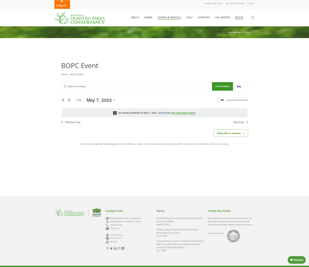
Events (64, 74)
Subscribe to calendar (229, 133)
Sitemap (113, 241)
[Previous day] (63, 100)
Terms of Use (115, 238)
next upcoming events (183, 112)
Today (79, 100)
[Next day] (69, 100)
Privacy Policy (116, 235)
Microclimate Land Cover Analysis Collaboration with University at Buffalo (179, 220)
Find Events (222, 86)
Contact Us (115, 228)
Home (247, 32)
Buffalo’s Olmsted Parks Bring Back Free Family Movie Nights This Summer (177, 231)
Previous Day (72, 122)
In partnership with (216, 233)
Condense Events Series (237, 100)
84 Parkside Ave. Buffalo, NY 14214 (125, 222)
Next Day (239, 122)
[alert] (154, 112)
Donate (61, 5)
